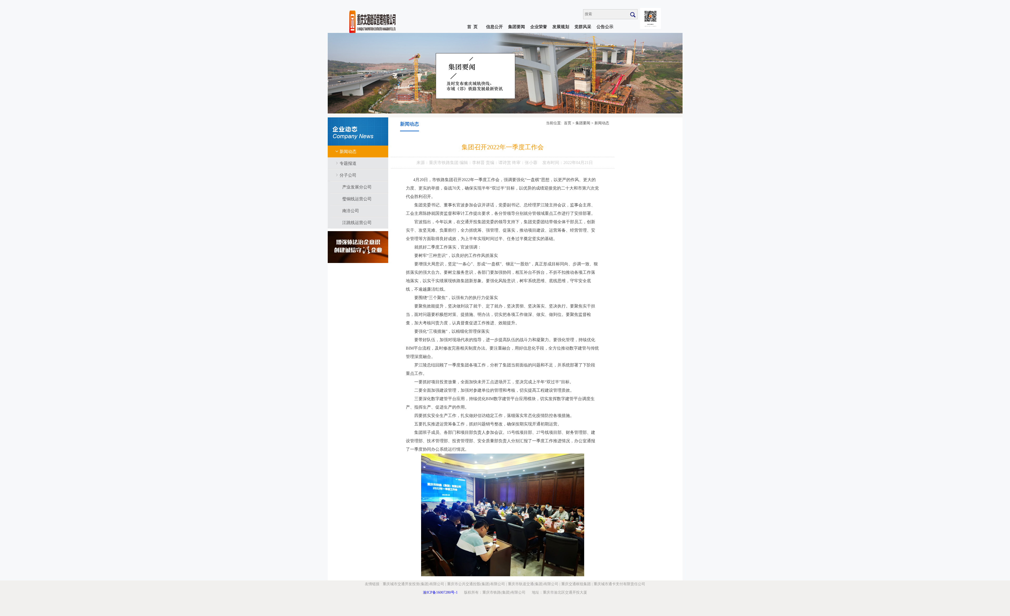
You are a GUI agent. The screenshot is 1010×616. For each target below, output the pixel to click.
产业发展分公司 (357, 187)
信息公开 (494, 26)
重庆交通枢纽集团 (576, 584)
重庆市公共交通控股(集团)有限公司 (476, 584)
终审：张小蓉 (524, 162)
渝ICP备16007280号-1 (440, 592)
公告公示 (605, 26)
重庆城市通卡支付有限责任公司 (619, 584)
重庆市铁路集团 (444, 162)
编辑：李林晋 (472, 162)
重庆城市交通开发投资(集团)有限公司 (413, 584)
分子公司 (348, 175)
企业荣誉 (538, 26)
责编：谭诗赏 (499, 162)
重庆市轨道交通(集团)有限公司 (533, 584)
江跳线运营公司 (357, 222)
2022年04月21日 (578, 162)
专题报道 (348, 163)
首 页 (472, 26)
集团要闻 (516, 26)
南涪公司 (350, 210)
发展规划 (560, 26)
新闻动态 (348, 151)
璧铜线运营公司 (357, 199)
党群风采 (582, 26)
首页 (567, 123)
